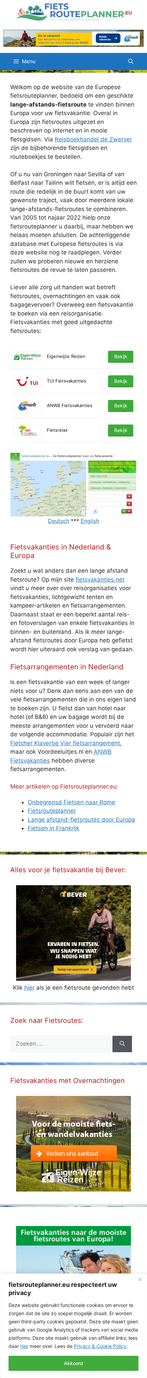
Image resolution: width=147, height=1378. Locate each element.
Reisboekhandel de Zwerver (93, 139)
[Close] (140, 1279)
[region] (73, 1325)
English (90, 520)
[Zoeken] (122, 1044)
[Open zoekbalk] (130, 61)
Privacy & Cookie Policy (100, 1346)
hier (24, 1346)
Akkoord (73, 1363)
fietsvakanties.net (100, 579)
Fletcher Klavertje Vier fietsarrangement (65, 743)
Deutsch (58, 520)
